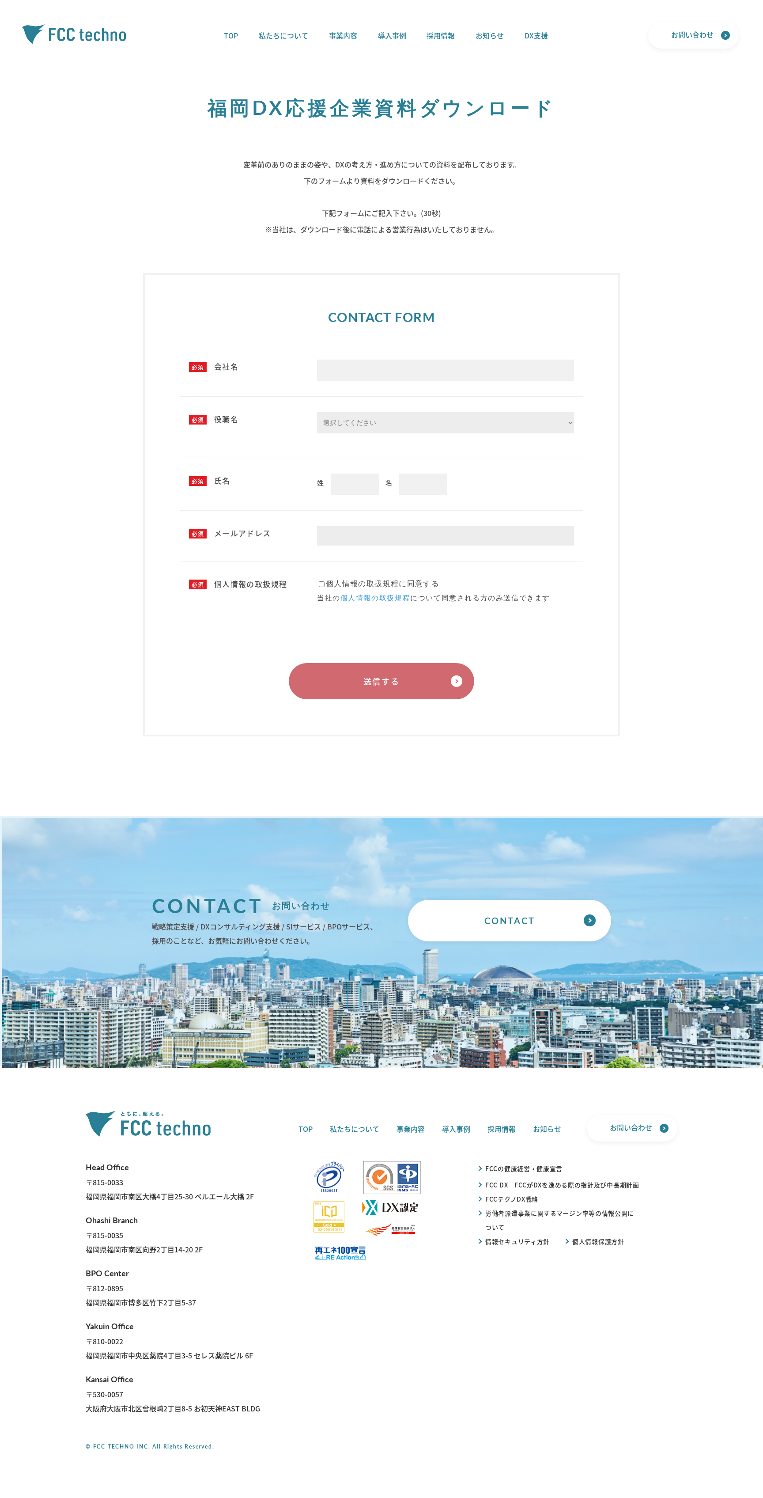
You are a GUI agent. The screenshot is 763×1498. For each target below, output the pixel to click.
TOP (231, 35)
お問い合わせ (692, 34)
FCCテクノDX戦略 (511, 1199)
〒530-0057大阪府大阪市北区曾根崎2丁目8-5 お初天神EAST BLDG (173, 1393)
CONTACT (509, 920)
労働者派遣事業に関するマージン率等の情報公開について (559, 1220)
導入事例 (392, 35)
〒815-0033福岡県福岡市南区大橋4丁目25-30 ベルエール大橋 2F (170, 1181)
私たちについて (283, 35)
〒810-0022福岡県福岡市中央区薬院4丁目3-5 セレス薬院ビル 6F (169, 1340)
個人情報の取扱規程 (375, 598)
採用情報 (441, 35)
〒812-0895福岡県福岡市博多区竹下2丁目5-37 (141, 1287)
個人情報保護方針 (598, 1241)
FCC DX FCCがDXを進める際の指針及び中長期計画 (562, 1184)
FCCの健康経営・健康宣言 (524, 1168)
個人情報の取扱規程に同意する (382, 584)
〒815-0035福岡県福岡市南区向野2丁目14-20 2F (144, 1234)
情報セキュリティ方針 (517, 1241)
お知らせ (490, 35)
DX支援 (536, 35)
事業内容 (343, 35)
